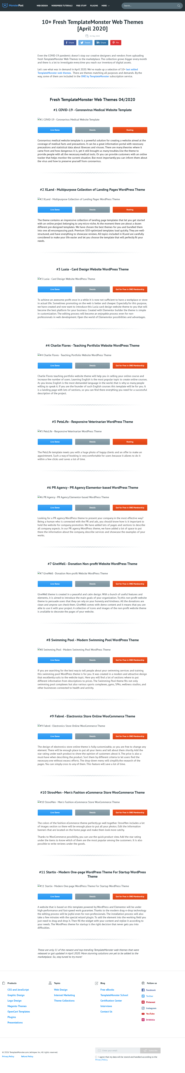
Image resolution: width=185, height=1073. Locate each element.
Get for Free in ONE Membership (130, 289)
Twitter (149, 996)
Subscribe (152, 1050)
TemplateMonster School (114, 995)
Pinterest (150, 1002)
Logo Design (15, 1000)
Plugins (94, 5)
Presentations (15, 1022)
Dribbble (150, 1019)
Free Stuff (81, 5)
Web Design (42, 5)
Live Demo (55, 130)
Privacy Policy (101, 1059)
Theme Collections (64, 1000)
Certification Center (111, 1000)
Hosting (129, 130)
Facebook (151, 990)
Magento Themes (17, 1006)
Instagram (151, 1008)
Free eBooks (107, 989)
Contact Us (106, 1011)
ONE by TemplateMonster (95, 76)
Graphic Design (16, 995)
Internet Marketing (64, 995)
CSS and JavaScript (18, 989)
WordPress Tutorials (61, 5)
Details (92, 130)
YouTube (150, 1013)
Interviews (106, 1006)
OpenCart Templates (19, 1011)
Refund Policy (27, 1056)
